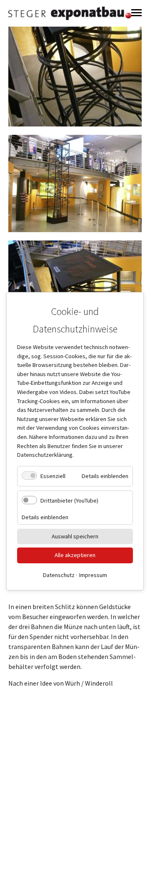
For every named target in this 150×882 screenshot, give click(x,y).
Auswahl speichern (75, 536)
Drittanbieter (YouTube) (69, 500)
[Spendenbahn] (75, 183)
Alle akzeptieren (75, 555)
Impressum (93, 574)
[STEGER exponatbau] (69, 13)
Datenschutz (59, 574)
